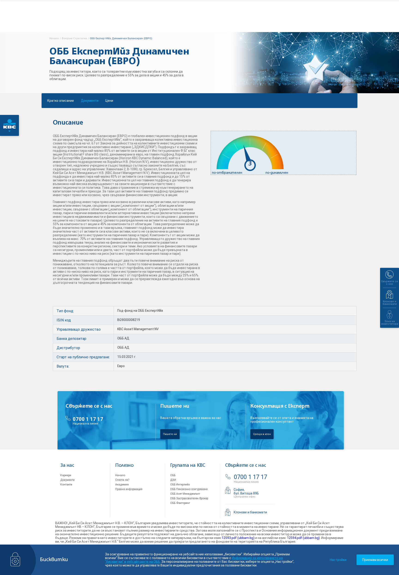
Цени (109, 100)
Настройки (338, 560)
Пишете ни (170, 434)
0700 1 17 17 (88, 419)
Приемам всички (375, 560)
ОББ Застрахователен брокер (189, 498)
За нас (67, 465)
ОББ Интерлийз (180, 484)
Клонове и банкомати (250, 512)
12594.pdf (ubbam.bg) (303, 538)
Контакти (66, 484)
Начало (120, 475)
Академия (122, 484)
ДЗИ (173, 480)
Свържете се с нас (245, 465)
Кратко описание (60, 100)
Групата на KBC (187, 465)
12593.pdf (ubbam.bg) (238, 538)
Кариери (65, 475)
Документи (89, 100)
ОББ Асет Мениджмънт (185, 493)
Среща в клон (262, 434)
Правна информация (128, 489)
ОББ (172, 475)
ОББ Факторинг (180, 503)
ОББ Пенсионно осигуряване (189, 489)
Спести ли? (122, 480)
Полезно (124, 465)
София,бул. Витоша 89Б (246, 491)
